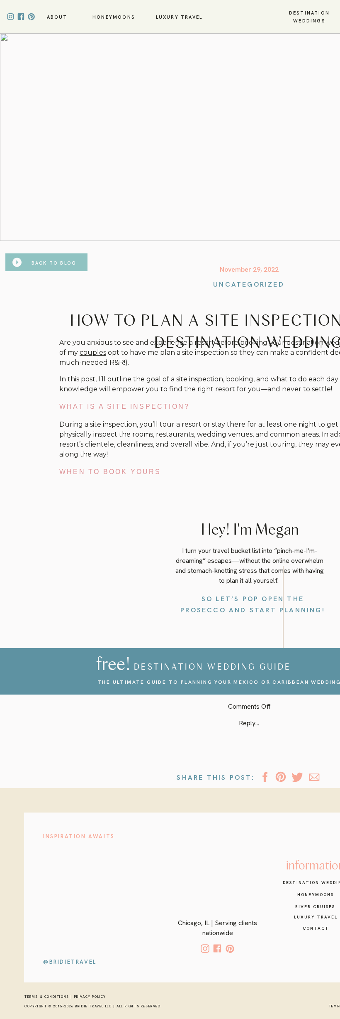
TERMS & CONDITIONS (46, 996)
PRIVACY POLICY (90, 996)
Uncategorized (248, 284)
